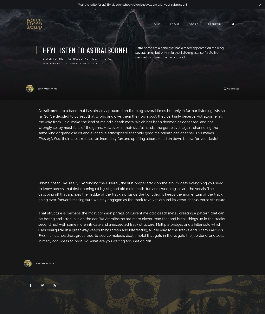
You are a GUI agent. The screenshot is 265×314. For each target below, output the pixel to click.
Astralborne (78, 58)
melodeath (51, 63)
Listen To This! (53, 58)
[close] (260, 5)
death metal (102, 58)
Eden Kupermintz (47, 88)
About (174, 24)
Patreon (214, 24)
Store (193, 24)
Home (156, 24)
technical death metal (82, 63)
